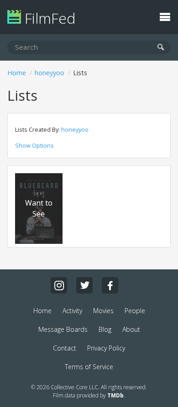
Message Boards (63, 329)
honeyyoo (49, 72)
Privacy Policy (106, 348)
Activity (72, 310)
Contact (64, 348)
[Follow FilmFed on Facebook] (110, 285)
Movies (103, 310)
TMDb (115, 395)
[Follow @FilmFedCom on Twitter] (84, 285)
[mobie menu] (165, 16)
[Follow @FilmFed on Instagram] (59, 285)
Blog (105, 329)
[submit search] (161, 47)
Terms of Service (89, 366)
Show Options (34, 145)
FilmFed (48, 18)
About (131, 329)
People (135, 310)
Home (16, 72)
